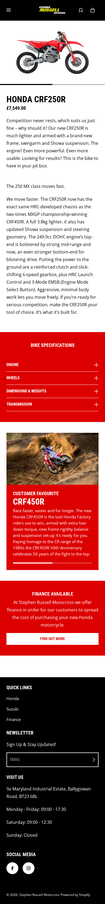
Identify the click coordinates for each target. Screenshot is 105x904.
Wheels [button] (13, 377)
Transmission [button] (19, 404)
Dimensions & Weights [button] (26, 391)
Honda (12, 698)
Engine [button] (12, 365)
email (15, 759)
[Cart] (93, 10)
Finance (13, 719)
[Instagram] (28, 868)
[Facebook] (12, 868)
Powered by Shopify (75, 894)
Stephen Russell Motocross (39, 894)
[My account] (81, 10)
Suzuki (12, 709)
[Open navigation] (12, 10)
